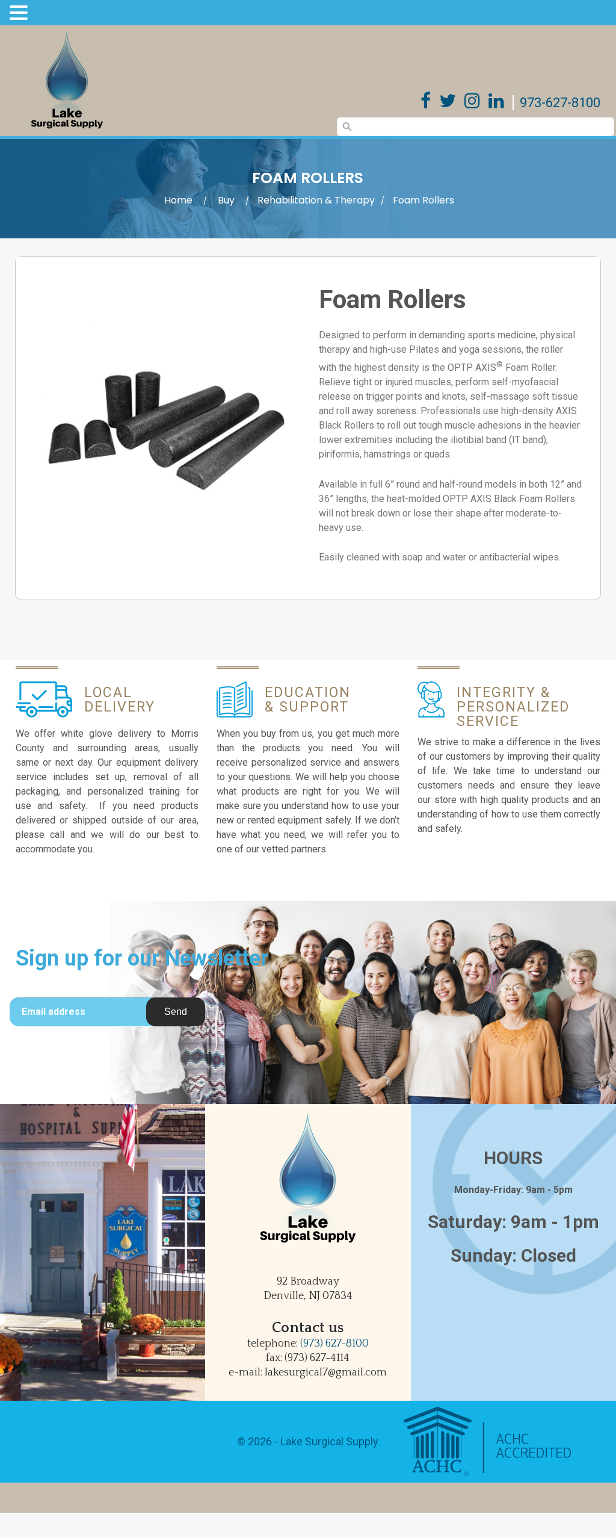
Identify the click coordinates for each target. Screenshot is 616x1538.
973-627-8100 (560, 102)
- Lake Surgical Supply (325, 1441)
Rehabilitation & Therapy (316, 200)
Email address (53, 1011)
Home (178, 200)
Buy (226, 200)
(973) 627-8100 (334, 1344)
